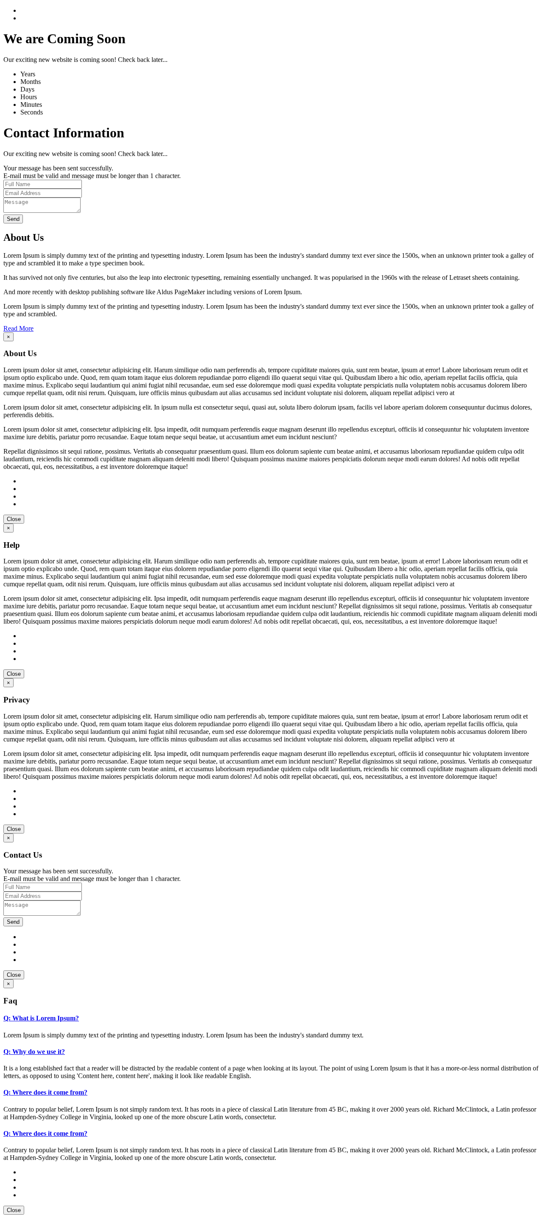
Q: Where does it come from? (45, 1092)
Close (14, 519)
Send (13, 219)
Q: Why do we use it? (34, 1051)
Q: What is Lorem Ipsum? (41, 1018)
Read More (18, 328)
